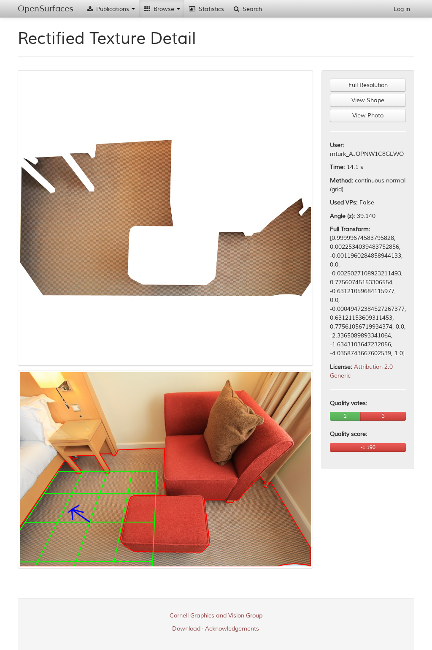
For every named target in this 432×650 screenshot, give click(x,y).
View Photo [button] (367, 115)
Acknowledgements (232, 628)
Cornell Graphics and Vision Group (216, 615)
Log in (402, 9)
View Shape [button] (367, 100)
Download (186, 628)
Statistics (210, 9)
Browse (164, 9)
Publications (112, 9)
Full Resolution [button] (368, 85)
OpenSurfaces (45, 8)
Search (251, 9)
